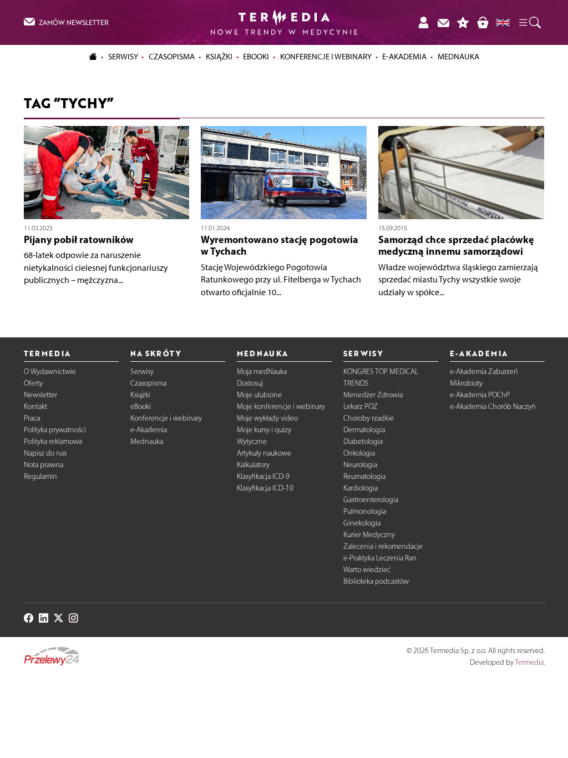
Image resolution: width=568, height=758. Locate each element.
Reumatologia (364, 476)
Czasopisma (148, 383)
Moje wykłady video (267, 418)
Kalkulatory (253, 464)
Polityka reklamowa (53, 441)
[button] (529, 22)
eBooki (256, 57)
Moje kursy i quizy (264, 429)
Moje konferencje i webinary (281, 406)
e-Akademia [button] (404, 57)
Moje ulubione (259, 395)
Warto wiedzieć (366, 569)
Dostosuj (250, 383)
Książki (219, 57)
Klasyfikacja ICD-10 (265, 488)
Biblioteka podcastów (376, 581)
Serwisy (142, 371)
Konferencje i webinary (166, 418)
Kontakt (35, 406)
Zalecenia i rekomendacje (383, 546)
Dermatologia (364, 429)
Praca (32, 418)
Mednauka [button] (458, 57)
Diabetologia (363, 441)
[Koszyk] (482, 22)
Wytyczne (252, 441)
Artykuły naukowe (264, 453)
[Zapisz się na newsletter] (443, 22)
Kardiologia (360, 488)
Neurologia (360, 464)
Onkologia (359, 453)
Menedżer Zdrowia (373, 395)
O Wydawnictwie (50, 371)
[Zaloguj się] (423, 22)
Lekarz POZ (360, 406)
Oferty (33, 383)
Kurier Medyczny (369, 534)
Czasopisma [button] (172, 57)
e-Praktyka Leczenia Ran (380, 558)
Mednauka (146, 441)
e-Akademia (148, 429)
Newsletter (40, 395)
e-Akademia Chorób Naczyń (493, 406)
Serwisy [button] (123, 57)
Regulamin (40, 476)
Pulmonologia (364, 511)
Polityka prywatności (55, 429)
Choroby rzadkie (368, 418)
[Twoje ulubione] (463, 22)
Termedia (529, 662)
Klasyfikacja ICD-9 (263, 476)
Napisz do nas (45, 453)
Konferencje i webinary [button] (326, 57)
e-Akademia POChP (480, 395)
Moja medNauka (262, 371)
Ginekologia (362, 523)
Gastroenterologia (370, 499)
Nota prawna (43, 464)
